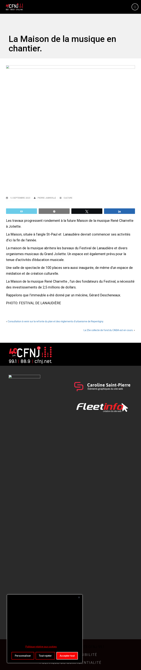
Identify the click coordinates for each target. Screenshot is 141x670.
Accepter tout (67, 655)
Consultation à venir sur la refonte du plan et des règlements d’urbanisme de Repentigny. (56, 321)
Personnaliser (23, 655)
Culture (68, 198)
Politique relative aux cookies (41, 646)
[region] (45, 628)
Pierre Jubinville (47, 198)
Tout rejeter (45, 655)
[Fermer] (79, 597)
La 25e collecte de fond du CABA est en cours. (108, 330)
